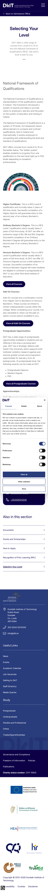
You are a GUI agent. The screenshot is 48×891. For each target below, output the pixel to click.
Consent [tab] (8, 406)
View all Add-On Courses (18, 323)
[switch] (42, 450)
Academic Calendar (12, 668)
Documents (8, 530)
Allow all (24, 474)
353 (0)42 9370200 (17, 627)
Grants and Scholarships (14, 539)
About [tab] (39, 406)
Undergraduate (10, 717)
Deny (24, 489)
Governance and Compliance (16, 754)
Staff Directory (10, 686)
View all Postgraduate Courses (21, 383)
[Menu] (43, 5)
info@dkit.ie (13, 633)
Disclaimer (33, 886)
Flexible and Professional (14, 723)
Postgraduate (9, 711)
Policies (31, 760)
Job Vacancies (10, 674)
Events (6, 662)
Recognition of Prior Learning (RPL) (19, 557)
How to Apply (9, 548)
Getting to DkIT (10, 680)
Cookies (21, 886)
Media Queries (9, 692)
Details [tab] (24, 406)
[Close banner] (44, 400)
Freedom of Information (14, 760)
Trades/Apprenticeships (14, 735)
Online (6, 729)
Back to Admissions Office (18, 14)
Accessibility (9, 886)
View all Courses (14, 284)
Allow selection (24, 482)
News (5, 656)
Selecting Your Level (12, 567)
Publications (8, 766)
